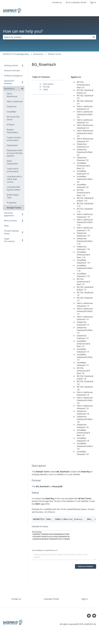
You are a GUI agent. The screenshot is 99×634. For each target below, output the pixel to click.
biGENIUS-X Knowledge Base (16, 54)
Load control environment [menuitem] (12, 170)
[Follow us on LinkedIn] (89, 616)
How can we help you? (23, 31)
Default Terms (54, 54)
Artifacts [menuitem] (10, 124)
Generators (38, 54)
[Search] (94, 37)
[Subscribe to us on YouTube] (94, 616)
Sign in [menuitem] (84, 599)
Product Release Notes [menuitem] (11, 232)
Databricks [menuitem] (12, 106)
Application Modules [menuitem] (9, 82)
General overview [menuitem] (12, 70)
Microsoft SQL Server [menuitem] (13, 118)
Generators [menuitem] (9, 88)
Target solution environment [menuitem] (14, 138)
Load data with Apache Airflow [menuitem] (13, 188)
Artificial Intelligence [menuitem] (13, 75)
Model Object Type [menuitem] (13, 196)
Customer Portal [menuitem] (51, 599)
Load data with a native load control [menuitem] (14, 179)
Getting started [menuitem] (11, 65)
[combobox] (47, 37)
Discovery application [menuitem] (9, 214)
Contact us (57, 2)
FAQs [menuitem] (6, 225)
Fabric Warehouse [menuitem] (12, 95)
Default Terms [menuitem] (14, 207)
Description (48, 84)
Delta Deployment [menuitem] (12, 162)
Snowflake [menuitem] (11, 111)
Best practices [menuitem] (10, 220)
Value (45, 89)
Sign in (93, 2)
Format (46, 86)
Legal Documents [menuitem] (9, 240)
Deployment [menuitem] (12, 145)
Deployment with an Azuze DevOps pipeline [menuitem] (15, 153)
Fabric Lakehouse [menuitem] (15, 101)
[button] (22, 65)
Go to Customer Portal (76, 2)
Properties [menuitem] (11, 202)
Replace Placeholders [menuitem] (12, 131)
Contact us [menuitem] (16, 599)
